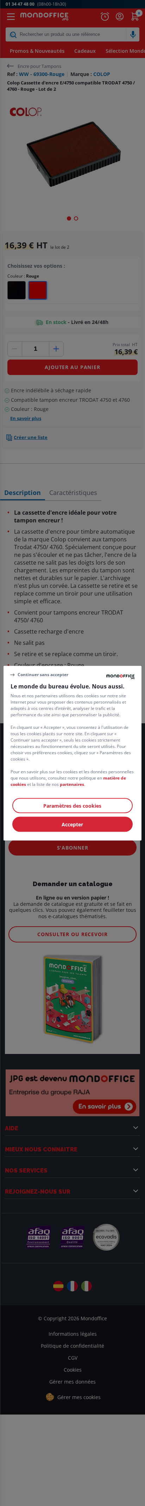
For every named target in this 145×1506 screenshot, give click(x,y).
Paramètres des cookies (72, 805)
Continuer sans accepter (43, 675)
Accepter (72, 824)
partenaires (72, 784)
